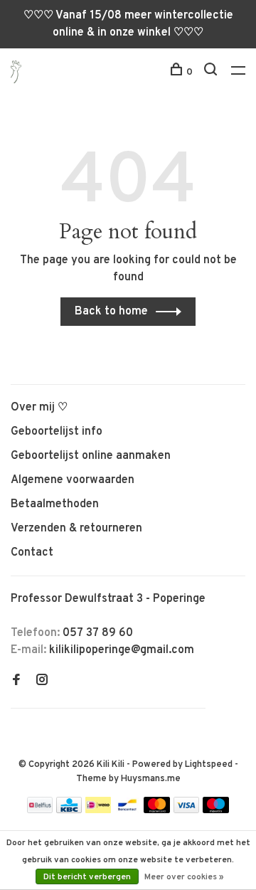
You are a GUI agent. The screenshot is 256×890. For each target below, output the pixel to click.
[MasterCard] (157, 810)
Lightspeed (209, 764)
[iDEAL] (98, 810)
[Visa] (187, 810)
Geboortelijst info (56, 432)
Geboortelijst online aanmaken (91, 456)
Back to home (111, 311)
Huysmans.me (151, 779)
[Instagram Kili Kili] (42, 681)
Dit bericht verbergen (87, 877)
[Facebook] (16, 681)
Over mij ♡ (39, 408)
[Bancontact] (127, 810)
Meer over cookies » (184, 877)
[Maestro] (216, 810)
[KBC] (69, 810)
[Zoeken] (212, 72)
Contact (32, 553)
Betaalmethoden (55, 504)
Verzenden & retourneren (76, 528)
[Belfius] (40, 810)
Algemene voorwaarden (72, 480)
